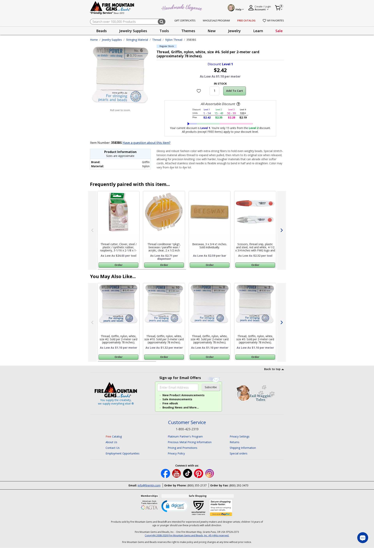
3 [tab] (220, 363)
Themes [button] (188, 30)
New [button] (212, 30)
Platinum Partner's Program (185, 436)
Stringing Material (137, 40)
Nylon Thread (173, 40)
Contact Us (113, 448)
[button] (175, 506)
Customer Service (187, 422)
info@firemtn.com (149, 485)
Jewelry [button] (234, 30)
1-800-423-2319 (187, 429)
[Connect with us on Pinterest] (199, 473)
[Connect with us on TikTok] (188, 473)
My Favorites (275, 20)
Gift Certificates (185, 20)
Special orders (238, 453)
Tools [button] (164, 30)
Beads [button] (101, 30)
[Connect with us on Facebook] (166, 473)
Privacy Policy (176, 453)
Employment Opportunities (122, 453)
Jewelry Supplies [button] (133, 30)
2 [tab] (190, 271)
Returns (234, 442)
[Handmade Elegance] (182, 7)
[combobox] (127, 22)
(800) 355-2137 (196, 485)
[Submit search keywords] (161, 22)
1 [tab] (100, 271)
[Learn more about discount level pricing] (238, 104)
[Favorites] (199, 90)
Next (281, 230)
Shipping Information (243, 448)
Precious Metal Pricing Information (190, 442)
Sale (279, 30)
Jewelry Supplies (112, 40)
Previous (92, 230)
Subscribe (211, 387)
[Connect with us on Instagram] (209, 473)
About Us (111, 442)
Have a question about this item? (146, 143)
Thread (156, 40)
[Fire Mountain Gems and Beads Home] (112, 7)
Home (94, 40)
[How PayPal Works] (221, 508)
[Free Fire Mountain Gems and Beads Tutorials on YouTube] (177, 473)
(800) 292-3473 (238, 485)
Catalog (114, 436)
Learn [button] (258, 30)
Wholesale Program (216, 20)
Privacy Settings (240, 436)
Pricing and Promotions (182, 448)
